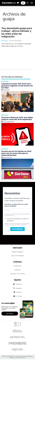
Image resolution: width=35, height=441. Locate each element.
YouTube (19, 296)
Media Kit (18, 270)
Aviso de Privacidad (17, 256)
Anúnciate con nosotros (17, 274)
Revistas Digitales (17, 252)
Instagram (19, 288)
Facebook (19, 284)
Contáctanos (18, 266)
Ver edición (9, 314)
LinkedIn (18, 292)
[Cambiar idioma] (18, 3)
